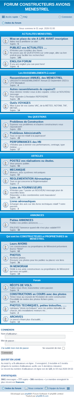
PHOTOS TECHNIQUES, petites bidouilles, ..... (38, 305)
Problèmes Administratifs (25, 133)
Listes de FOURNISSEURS (26, 187)
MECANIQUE (17, 169)
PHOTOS (15, 255)
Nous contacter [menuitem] (35, 388)
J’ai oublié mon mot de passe (15, 348)
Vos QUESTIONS (37, 116)
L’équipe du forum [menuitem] (56, 388)
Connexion (7, 330)
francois (20, 382)
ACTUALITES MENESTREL (37, 34)
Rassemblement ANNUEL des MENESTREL (36, 77)
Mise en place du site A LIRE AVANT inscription (39, 38)
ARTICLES (37, 156)
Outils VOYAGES (20, 102)
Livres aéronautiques (23, 201)
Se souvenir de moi (51, 348)
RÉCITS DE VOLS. (21, 285)
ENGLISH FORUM (20, 61)
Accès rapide (12, 17)
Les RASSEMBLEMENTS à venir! (37, 73)
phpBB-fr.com (42, 396)
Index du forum (13, 388)
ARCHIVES (16, 316)
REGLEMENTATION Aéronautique (30, 178)
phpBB (28, 394)
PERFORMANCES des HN (25, 141)
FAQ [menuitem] (25, 17)
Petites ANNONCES (21, 220)
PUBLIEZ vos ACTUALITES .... (28, 47)
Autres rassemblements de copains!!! (32, 89)
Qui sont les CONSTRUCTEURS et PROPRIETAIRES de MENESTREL (37, 237)
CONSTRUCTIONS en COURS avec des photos (38, 294)
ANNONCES (37, 215)
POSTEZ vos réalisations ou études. (32, 160)
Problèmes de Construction (26, 121)
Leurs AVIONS (18, 243)
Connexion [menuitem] (67, 17)
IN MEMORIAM (19, 266)
